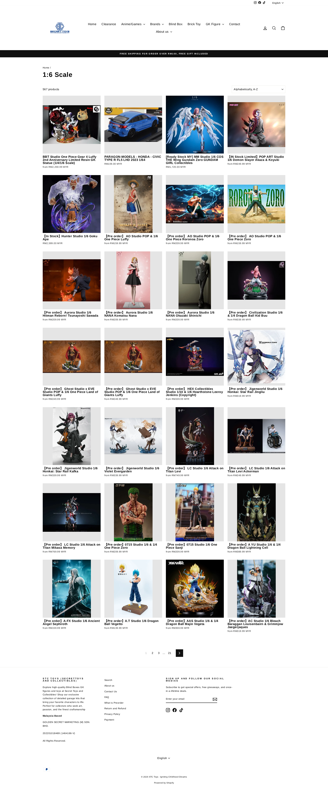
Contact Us (110, 691)
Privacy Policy (112, 714)
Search (108, 680)
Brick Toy (194, 24)
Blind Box (175, 24)
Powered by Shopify (164, 783)
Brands (155, 24)
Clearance (108, 24)
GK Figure (213, 24)
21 (169, 653)
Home (92, 24)
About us (163, 31)
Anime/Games (131, 24)
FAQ (106, 697)
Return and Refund (115, 708)
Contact (234, 24)
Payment (109, 719)
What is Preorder (114, 703)
